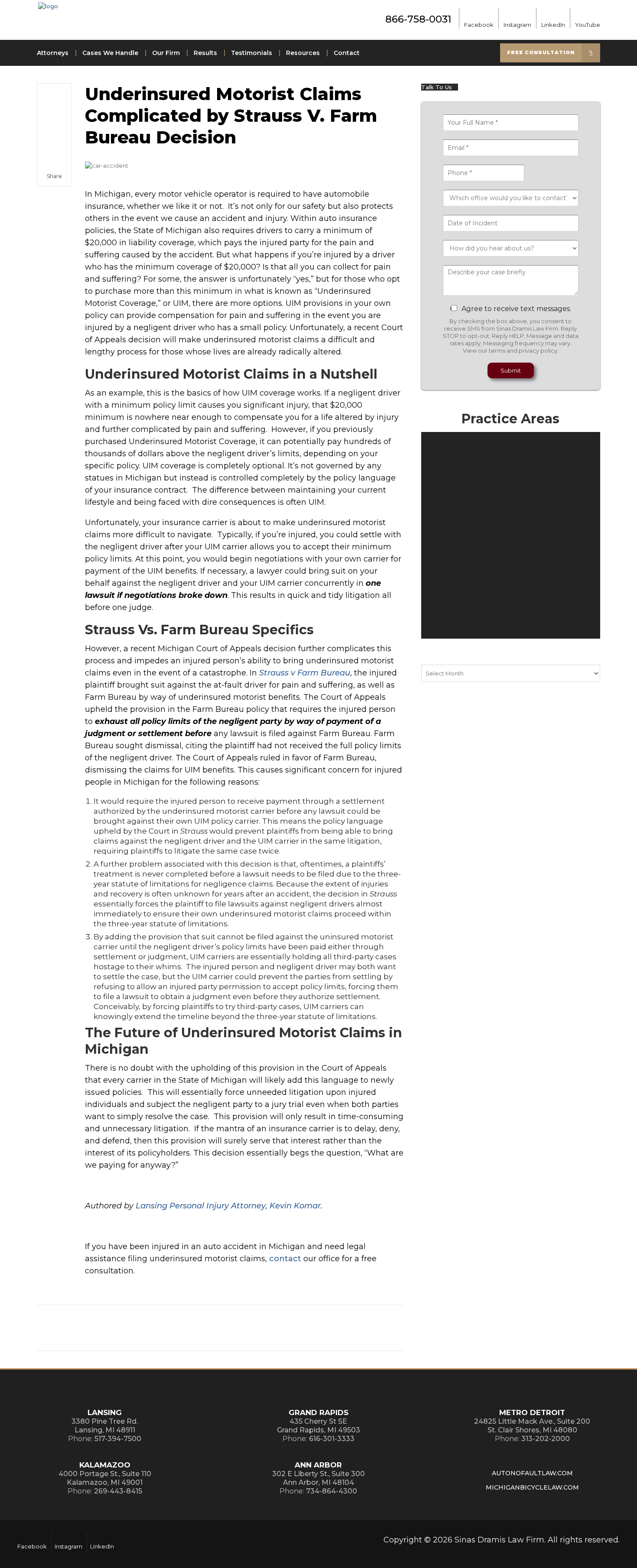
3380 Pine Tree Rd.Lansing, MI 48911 (105, 1425)
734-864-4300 (331, 1491)
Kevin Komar (295, 1206)
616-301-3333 (331, 1439)
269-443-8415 (118, 1491)
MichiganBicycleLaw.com (532, 1487)
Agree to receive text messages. (516, 309)
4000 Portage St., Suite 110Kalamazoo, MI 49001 (104, 1478)
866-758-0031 (418, 19)
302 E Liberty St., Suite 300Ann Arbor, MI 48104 (318, 1478)
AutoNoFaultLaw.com (532, 1473)
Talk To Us (437, 87)
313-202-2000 (545, 1439)
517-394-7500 (117, 1439)
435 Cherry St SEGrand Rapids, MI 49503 (318, 1425)
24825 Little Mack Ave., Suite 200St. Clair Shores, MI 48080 (532, 1425)
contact (285, 1258)
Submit (510, 370)
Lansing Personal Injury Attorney (201, 1206)
